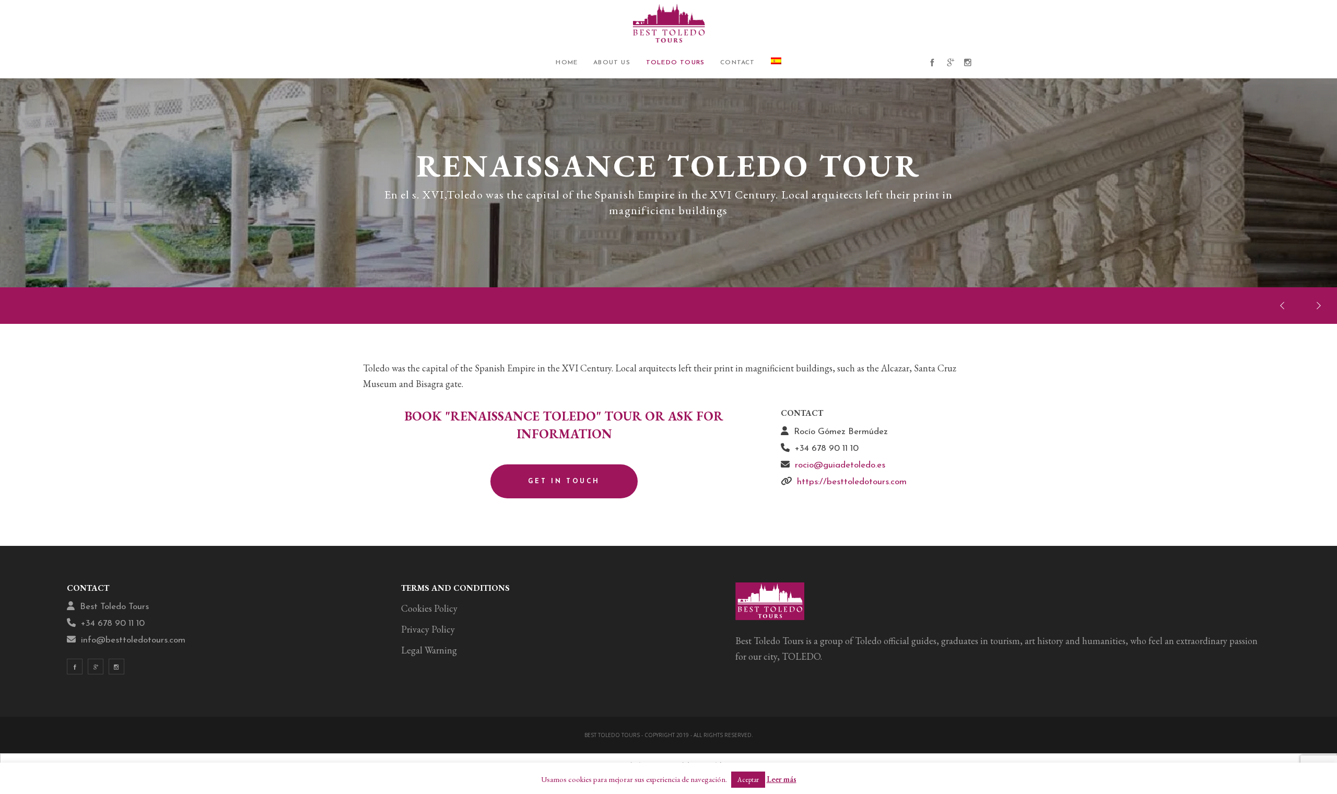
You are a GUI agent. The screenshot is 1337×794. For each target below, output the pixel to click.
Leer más (781, 779)
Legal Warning (429, 650)
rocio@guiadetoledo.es (840, 465)
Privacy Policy (428, 629)
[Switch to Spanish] (776, 62)
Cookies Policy (429, 608)
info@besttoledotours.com (133, 640)
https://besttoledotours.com (852, 481)
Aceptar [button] (748, 779)
